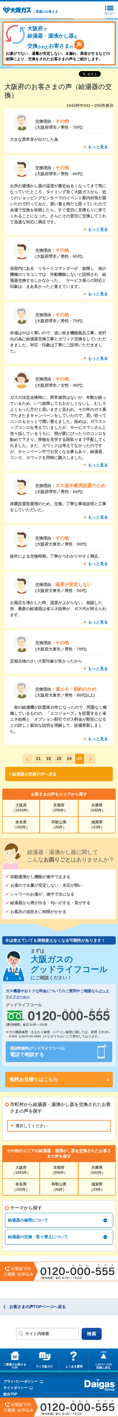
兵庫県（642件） (96, 807)
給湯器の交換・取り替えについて (38, 1236)
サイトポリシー (15, 1388)
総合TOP (10, 1394)
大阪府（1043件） (21, 807)
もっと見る (98, 146)
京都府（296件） (59, 807)
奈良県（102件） (21, 824)
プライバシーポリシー (20, 1381)
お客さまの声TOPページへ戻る (37, 1306)
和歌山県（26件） (58, 824)
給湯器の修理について (28, 1220)
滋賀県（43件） (97, 824)
